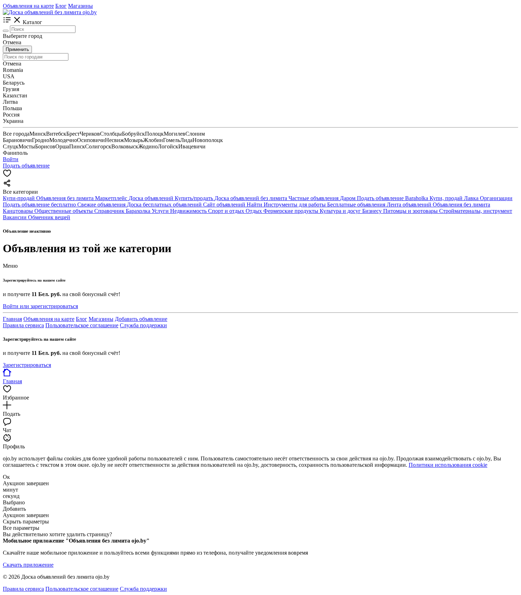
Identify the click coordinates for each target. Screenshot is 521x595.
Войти (10, 159)
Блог (61, 6)
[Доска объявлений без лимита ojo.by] (50, 12)
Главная (12, 319)
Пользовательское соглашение (81, 325)
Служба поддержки (143, 325)
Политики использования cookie (448, 465)
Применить (17, 49)
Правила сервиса (23, 325)
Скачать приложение (28, 565)
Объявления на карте (28, 6)
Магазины (80, 6)
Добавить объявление (141, 319)
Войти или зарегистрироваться (40, 306)
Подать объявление (26, 166)
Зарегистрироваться (27, 365)
